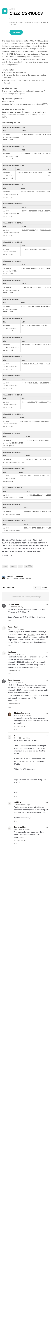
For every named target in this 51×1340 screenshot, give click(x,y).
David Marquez (14, 680)
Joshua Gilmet (13, 604)
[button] (14, 9)
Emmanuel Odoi (20, 827)
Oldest (37, 587)
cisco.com (31, 634)
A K (15, 735)
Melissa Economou (22, 713)
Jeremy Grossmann (24, 22)
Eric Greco (12, 652)
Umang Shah (13, 627)
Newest (45, 587)
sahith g (17, 802)
